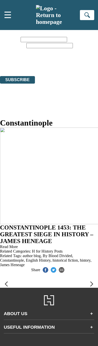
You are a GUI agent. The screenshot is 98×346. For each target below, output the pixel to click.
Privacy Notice (72, 60)
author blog (32, 256)
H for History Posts (47, 251)
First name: (10, 39)
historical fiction (65, 260)
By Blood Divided (57, 256)
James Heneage (12, 265)
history (85, 260)
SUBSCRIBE (17, 80)
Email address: (12, 45)
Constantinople (12, 260)
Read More (9, 247)
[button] (6, 284)
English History (38, 260)
